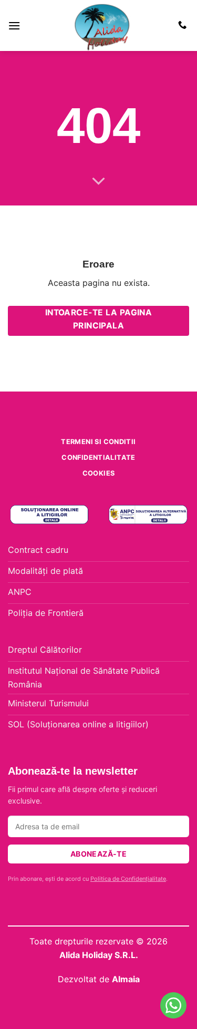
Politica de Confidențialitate (128, 878)
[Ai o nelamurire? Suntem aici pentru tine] (173, 1005)
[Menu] (14, 25)
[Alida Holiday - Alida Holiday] (102, 25)
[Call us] (182, 25)
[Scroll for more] (99, 181)
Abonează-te (98, 853)
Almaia (126, 979)
